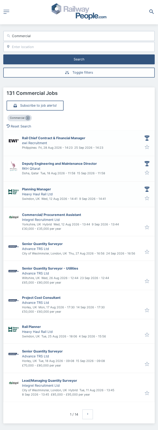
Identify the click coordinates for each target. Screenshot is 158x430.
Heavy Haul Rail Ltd (37, 194)
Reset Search (21, 126)
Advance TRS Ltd (35, 249)
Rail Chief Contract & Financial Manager (53, 138)
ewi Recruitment (34, 143)
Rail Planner (31, 327)
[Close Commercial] (27, 117)
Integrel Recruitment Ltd (41, 220)
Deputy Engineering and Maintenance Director (59, 163)
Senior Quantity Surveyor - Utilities (50, 268)
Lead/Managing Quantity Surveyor (49, 380)
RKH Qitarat (31, 168)
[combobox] (79, 36)
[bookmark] (147, 147)
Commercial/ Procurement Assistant (51, 215)
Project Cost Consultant (41, 298)
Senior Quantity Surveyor (42, 244)
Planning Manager (36, 189)
